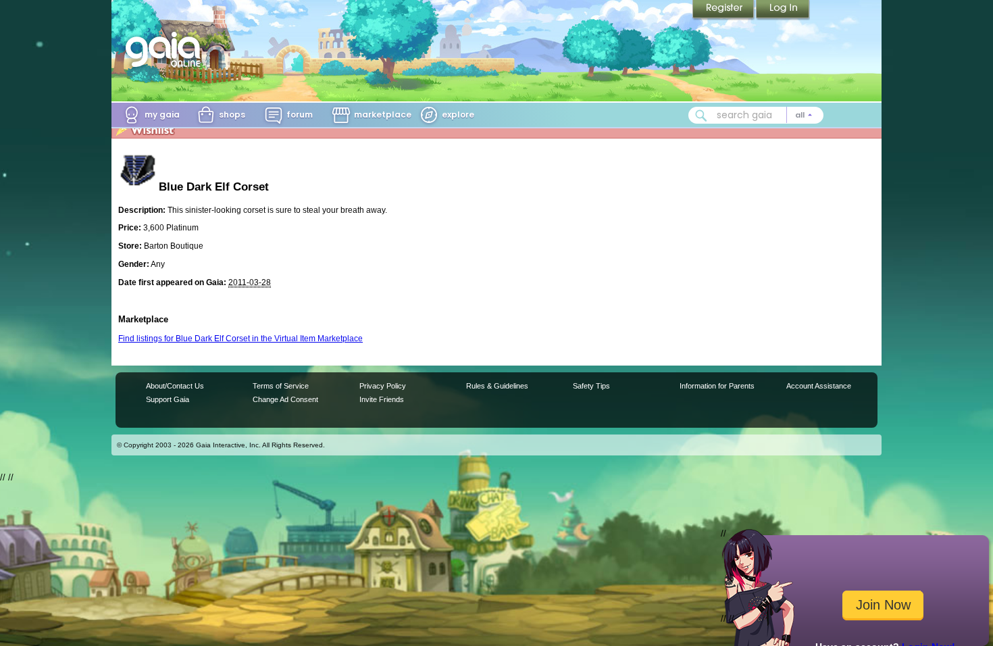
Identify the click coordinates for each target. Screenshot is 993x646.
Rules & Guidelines (497, 386)
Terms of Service (281, 386)
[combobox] (755, 115)
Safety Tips (591, 386)
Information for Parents (717, 386)
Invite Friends (381, 399)
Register (724, 10)
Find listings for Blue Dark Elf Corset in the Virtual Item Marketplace (240, 338)
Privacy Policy (382, 386)
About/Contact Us (175, 386)
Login (783, 10)
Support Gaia (167, 399)
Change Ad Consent (285, 399)
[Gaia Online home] (166, 49)
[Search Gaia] (701, 115)
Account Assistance (818, 386)
